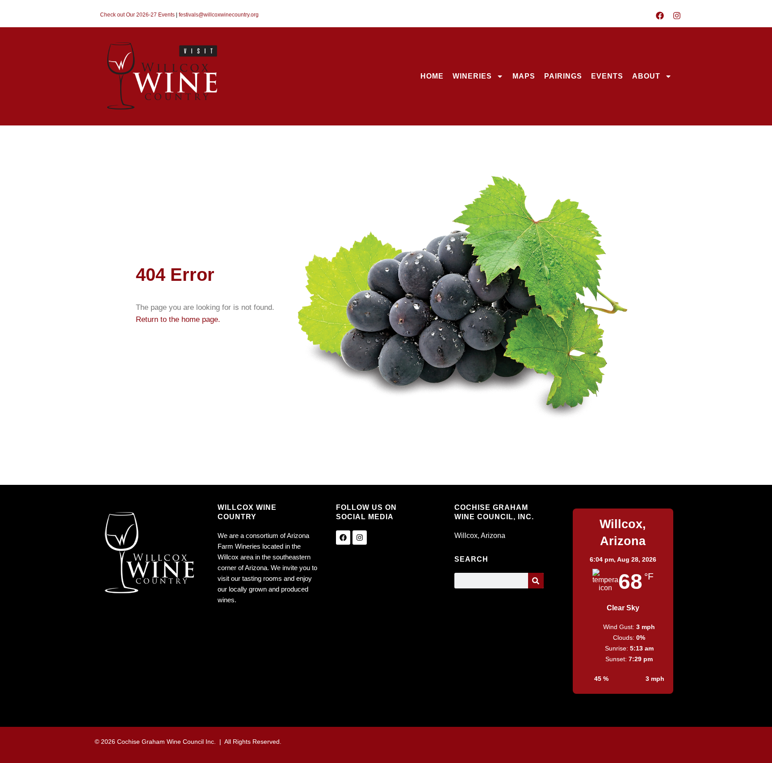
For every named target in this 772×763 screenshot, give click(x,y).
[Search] (536, 580)
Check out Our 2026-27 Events (137, 15)
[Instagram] (677, 16)
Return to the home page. (178, 319)
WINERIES (472, 76)
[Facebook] (660, 16)
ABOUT (646, 76)
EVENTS (607, 76)
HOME (432, 76)
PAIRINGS (563, 76)
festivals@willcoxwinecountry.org (219, 15)
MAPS (523, 76)
